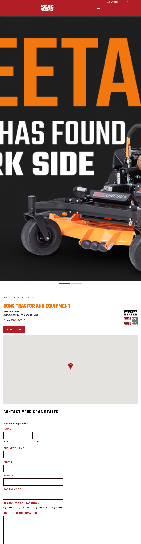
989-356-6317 (18, 320)
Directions (14, 329)
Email (8, 475)
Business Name (13, 448)
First (6, 441)
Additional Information (20, 513)
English (114, 2)
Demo (10, 507)
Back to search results (18, 297)
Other (59, 507)
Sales (26, 507)
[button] (98, 7)
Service (43, 507)
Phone (8, 461)
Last (36, 441)
